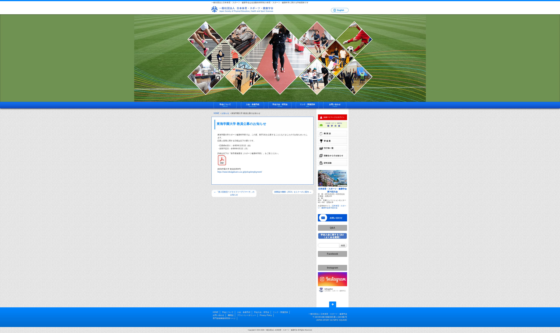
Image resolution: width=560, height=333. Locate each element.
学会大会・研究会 (261, 312)
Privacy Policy (266, 315)
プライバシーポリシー (246, 315)
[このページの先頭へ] (332, 304)
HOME (216, 113)
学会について (227, 312)
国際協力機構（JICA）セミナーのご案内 (292, 192)
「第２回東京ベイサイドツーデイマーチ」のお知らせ (234, 193)
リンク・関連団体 (280, 312)
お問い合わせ (218, 315)
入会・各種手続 (243, 312)
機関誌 (230, 315)
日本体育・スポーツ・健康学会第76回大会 (332, 207)
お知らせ (225, 113)
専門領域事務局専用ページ (224, 318)
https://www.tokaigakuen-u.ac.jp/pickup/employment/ (239, 172)
